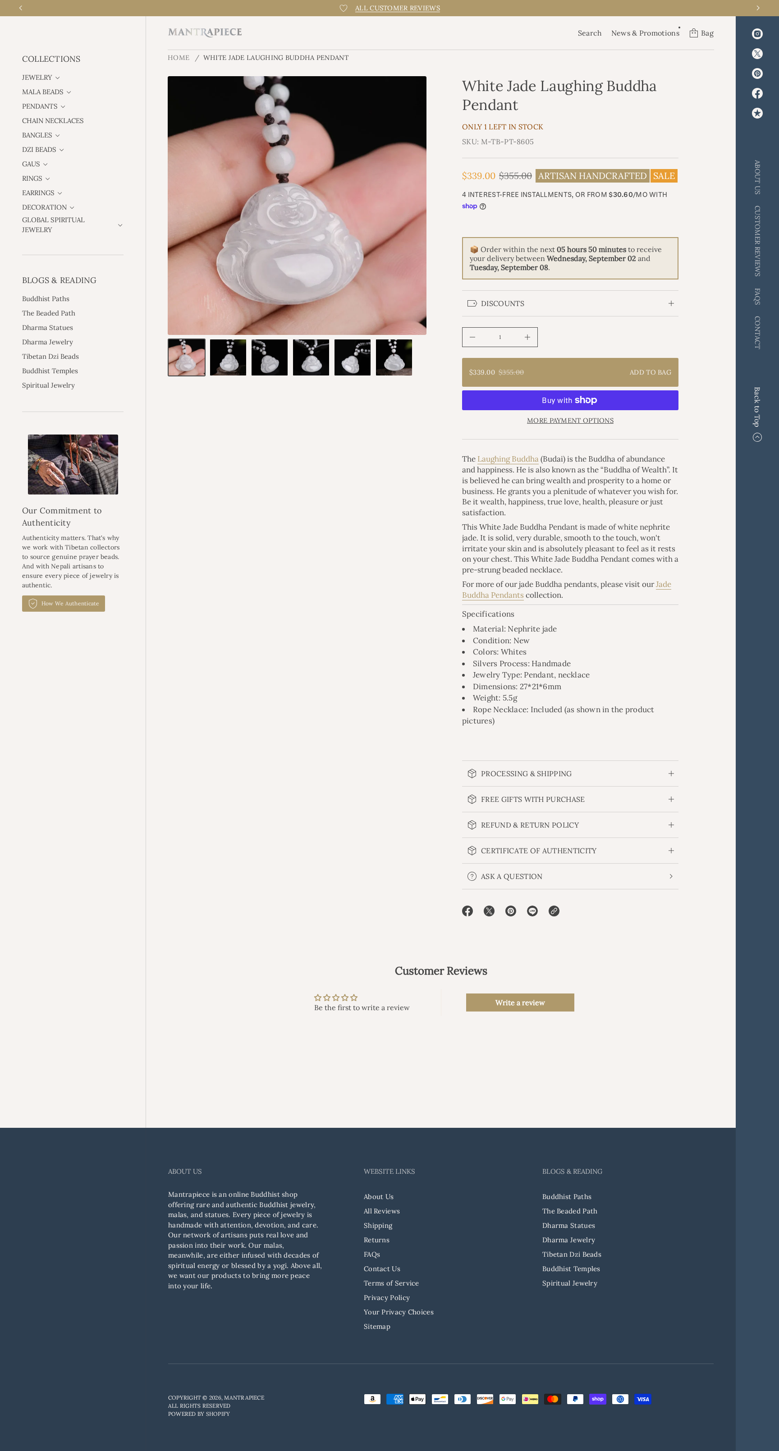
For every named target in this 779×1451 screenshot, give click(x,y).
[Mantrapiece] (205, 32)
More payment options (570, 421)
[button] (590, 33)
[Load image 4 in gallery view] (311, 357)
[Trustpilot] (757, 113)
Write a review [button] (520, 1002)
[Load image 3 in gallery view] (270, 357)
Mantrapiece (244, 1397)
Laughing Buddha (508, 459)
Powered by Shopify (199, 1413)
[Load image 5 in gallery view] (353, 357)
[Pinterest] (757, 73)
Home (178, 57)
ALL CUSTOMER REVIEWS (397, 8)
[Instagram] (757, 34)
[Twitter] (757, 54)
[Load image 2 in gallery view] (228, 357)
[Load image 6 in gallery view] (394, 357)
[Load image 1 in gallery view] (187, 357)
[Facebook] (757, 93)
